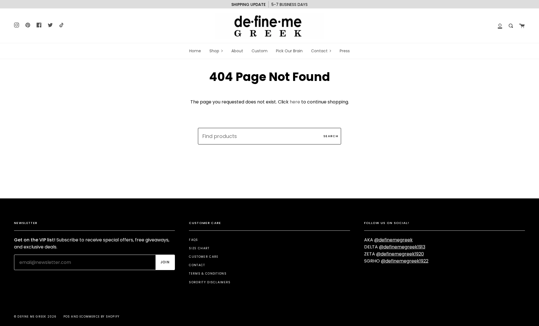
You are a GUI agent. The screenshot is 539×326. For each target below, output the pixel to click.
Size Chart (199, 248)
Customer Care (203, 257)
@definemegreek (393, 240)
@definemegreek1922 (404, 261)
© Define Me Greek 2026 (35, 316)
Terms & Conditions (208, 273)
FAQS (193, 240)
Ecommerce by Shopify (99, 316)
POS (66, 316)
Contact (197, 265)
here (295, 102)
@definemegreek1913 (402, 247)
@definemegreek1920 (400, 254)
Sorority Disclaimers (209, 282)
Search (330, 136)
